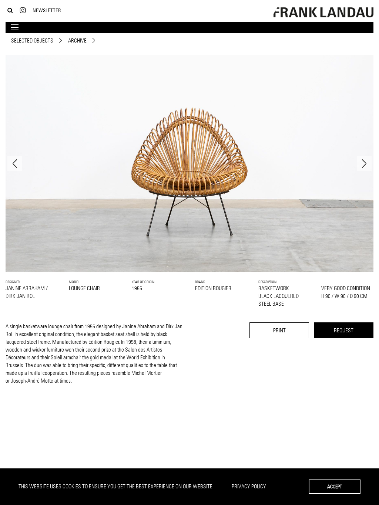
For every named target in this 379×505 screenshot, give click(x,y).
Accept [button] (334, 486)
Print (279, 330)
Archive (77, 40)
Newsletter (47, 10)
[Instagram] (23, 10)
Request (343, 330)
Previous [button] (14, 163)
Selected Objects (32, 40)
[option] (189, 163)
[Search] (10, 10)
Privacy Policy (249, 486)
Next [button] (364, 163)
